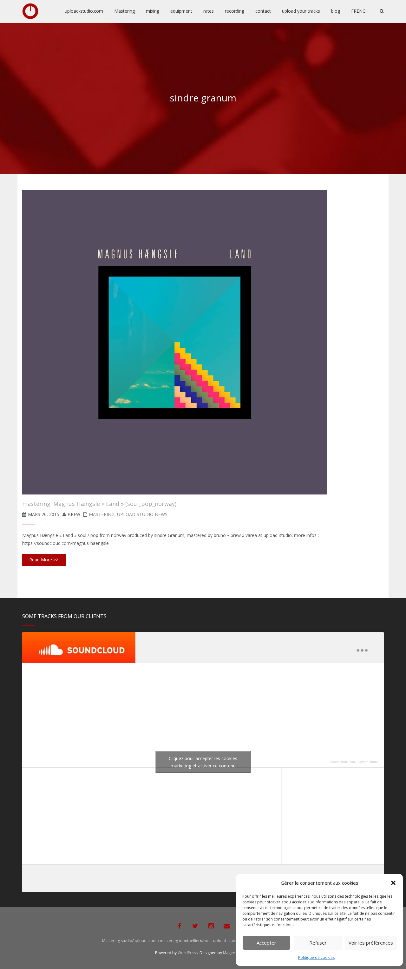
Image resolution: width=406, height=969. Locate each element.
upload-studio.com (342, 762)
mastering (102, 514)
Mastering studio (117, 940)
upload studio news (142, 514)
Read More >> (43, 560)
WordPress (188, 952)
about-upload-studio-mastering (229, 940)
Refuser (318, 943)
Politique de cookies (316, 957)
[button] (393, 883)
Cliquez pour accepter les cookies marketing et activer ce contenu (203, 762)
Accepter (266, 943)
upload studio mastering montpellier (167, 940)
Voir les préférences (371, 943)
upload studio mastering (376, 762)
